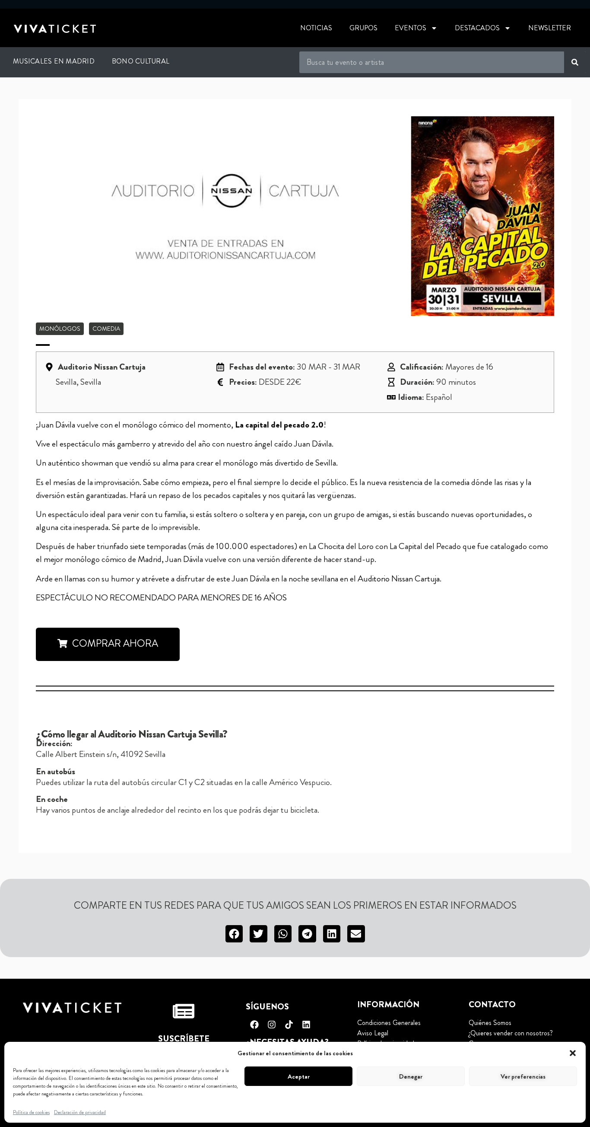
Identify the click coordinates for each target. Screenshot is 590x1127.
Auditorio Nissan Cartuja (399, 578)
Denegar (410, 1076)
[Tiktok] (289, 1024)
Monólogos (59, 328)
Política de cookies (31, 1112)
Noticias (316, 28)
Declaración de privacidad (80, 1112)
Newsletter (549, 28)
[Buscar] (575, 62)
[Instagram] (271, 1024)
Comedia (106, 328)
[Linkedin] (306, 1024)
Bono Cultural (140, 61)
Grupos (363, 28)
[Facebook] (254, 1024)
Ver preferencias (523, 1076)
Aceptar (299, 1076)
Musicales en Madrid (54, 61)
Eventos (410, 28)
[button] (572, 1053)
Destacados (477, 28)
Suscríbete (183, 1038)
